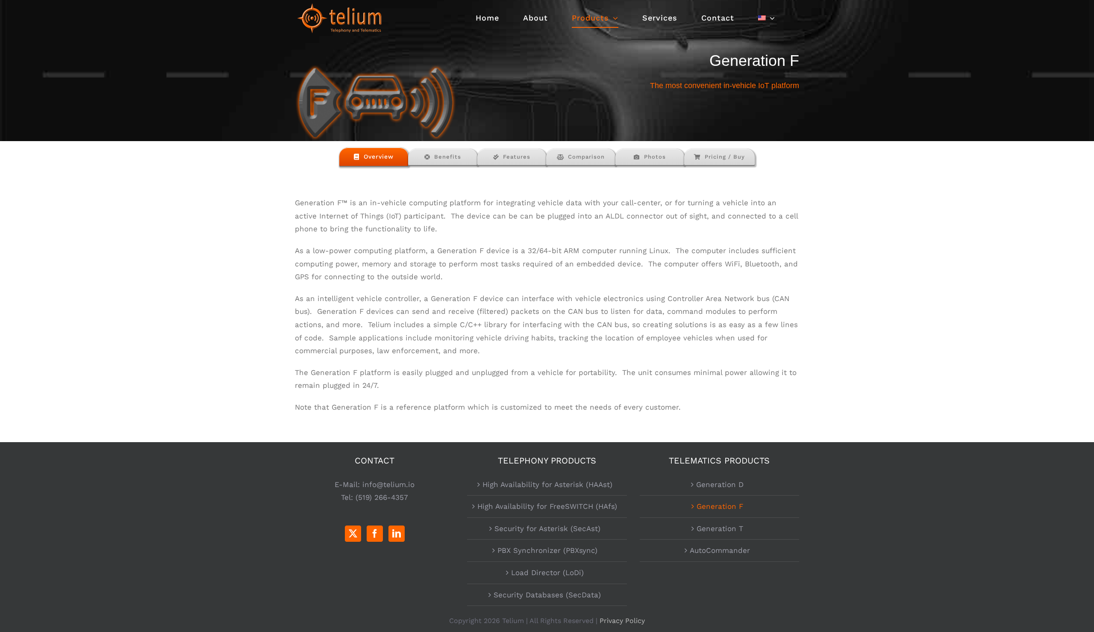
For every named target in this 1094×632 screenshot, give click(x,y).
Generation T (720, 528)
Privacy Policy (622, 621)
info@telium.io (388, 484)
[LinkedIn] (396, 534)
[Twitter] (353, 534)
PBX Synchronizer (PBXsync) (547, 550)
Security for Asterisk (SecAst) (547, 528)
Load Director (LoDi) (547, 572)
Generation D (720, 484)
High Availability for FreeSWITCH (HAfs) (547, 506)
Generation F (720, 506)
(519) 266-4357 (382, 497)
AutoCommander (720, 550)
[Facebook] (375, 534)
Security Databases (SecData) (547, 595)
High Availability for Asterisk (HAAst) (547, 484)
